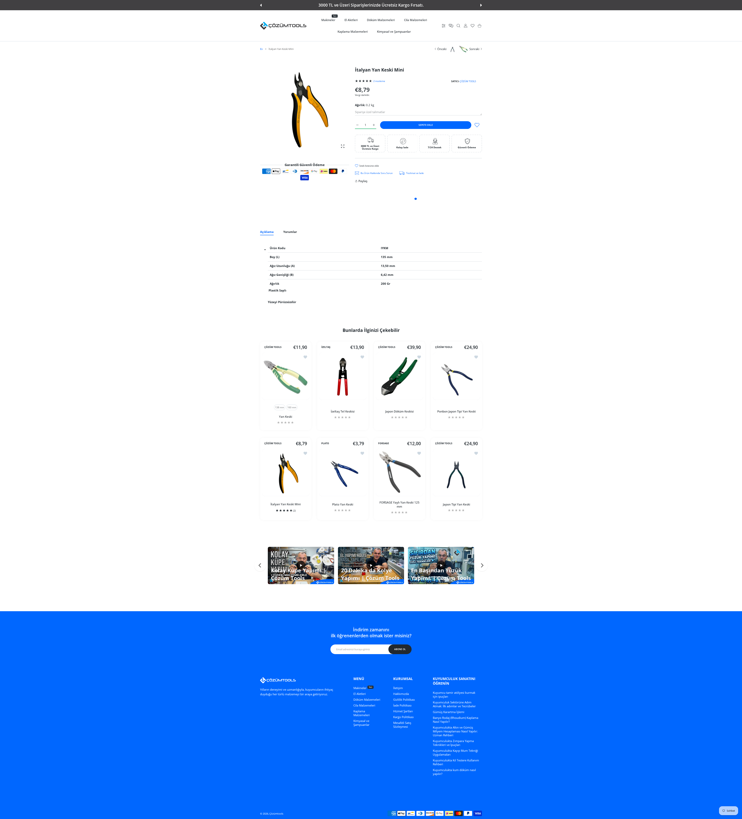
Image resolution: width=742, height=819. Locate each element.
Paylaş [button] (362, 181)
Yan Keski (285, 416)
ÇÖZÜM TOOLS (468, 81)
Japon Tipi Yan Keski (456, 504)
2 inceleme (379, 81)
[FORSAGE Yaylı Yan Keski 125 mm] (399, 472)
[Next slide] (482, 565)
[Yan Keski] (285, 376)
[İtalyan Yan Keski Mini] (285, 472)
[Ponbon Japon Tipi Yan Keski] (456, 376)
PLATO (325, 443)
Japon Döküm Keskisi (399, 411)
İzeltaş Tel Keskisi (342, 411)
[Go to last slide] (260, 565)
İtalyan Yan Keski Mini (286, 504)
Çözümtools (276, 813)
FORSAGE (383, 443)
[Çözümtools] (283, 26)
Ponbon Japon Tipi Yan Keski (456, 411)
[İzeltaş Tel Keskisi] (342, 376)
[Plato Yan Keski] (342, 472)
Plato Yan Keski (342, 504)
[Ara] (458, 26)
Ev (261, 49)
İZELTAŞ (325, 347)
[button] (261, 5)
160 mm (291, 407)
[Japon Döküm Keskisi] (399, 376)
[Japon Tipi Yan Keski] (456, 472)
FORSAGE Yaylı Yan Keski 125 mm (400, 504)
